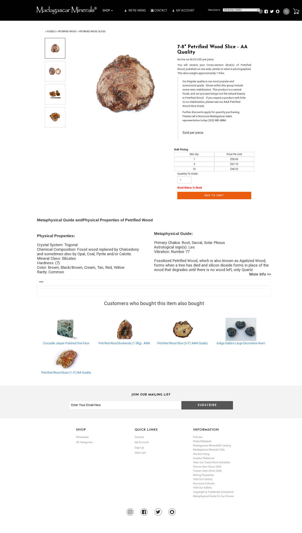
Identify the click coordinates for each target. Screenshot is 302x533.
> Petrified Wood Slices (91, 31)
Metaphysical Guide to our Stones (213, 496)
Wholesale (82, 437)
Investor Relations (203, 458)
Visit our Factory (202, 479)
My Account (185, 10)
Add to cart (214, 195)
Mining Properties (203, 475)
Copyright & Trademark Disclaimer (213, 491)
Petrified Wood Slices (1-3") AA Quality (66, 372)
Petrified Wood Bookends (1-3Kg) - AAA (124, 343)
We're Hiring (137, 10)
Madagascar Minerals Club (209, 449)
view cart (140, 452)
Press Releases (202, 441)
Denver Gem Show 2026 (207, 466)
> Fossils (50, 31)
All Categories (84, 442)
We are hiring (201, 453)
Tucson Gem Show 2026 (207, 470)
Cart (296, 11)
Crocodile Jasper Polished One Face (66, 343)
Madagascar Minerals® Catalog (212, 445)
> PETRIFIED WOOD (66, 31)
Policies (197, 437)
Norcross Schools (204, 483)
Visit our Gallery (202, 487)
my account (142, 442)
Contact (160, 10)
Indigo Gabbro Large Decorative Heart (241, 343)
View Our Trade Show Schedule (211, 462)
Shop (107, 10)
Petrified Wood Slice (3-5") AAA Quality (182, 343)
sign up (139, 447)
